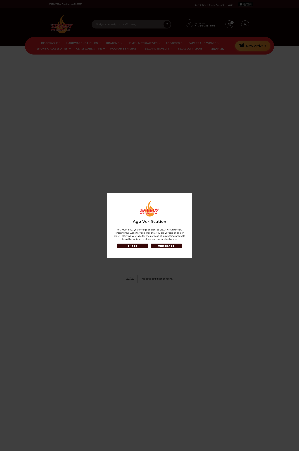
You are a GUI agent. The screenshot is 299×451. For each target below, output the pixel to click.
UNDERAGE (166, 246)
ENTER (133, 246)
